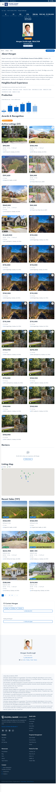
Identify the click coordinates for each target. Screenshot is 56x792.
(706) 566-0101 (28, 611)
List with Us (31, 728)
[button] (28, 30)
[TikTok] (53, 1)
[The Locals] (23, 35)
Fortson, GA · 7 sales (27, 89)
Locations (31, 730)
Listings (7, 50)
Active (24, 660)
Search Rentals (32, 737)
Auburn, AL (31, 756)
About (2, 50)
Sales (11, 50)
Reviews (35, 660)
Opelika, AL (31, 758)
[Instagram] (50, 1)
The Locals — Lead (28, 45)
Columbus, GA (32, 751)
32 (12, 595)
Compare (5, 141)
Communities (31, 721)
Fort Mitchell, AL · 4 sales (6, 91)
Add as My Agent (28, 621)
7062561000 (6, 1)
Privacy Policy (23, 781)
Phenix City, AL (32, 753)
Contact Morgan (50, 50)
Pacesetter (28, 38)
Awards (3, 758)
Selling (13, 608)
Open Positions (5, 760)
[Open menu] (3, 4)
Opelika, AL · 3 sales (16, 91)
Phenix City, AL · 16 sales (17, 89)
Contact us (13, 1)
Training (3, 740)
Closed (31, 660)
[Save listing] (25, 127)
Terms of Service (30, 781)
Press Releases (4, 751)
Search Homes (32, 719)
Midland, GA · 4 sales (47, 89)
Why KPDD (4, 737)
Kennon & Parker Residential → (10, 726)
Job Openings (4, 742)
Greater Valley (32, 760)
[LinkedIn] (52, 1)
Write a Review (28, 459)
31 (9, 595)
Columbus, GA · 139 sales (7, 89)
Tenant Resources (32, 742)
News (3, 756)
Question (20, 608)
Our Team (31, 723)
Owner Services (32, 740)
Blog (2, 753)
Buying (7, 608)
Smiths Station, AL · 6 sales (37, 89)
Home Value (31, 726)
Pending (28, 660)
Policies (30, 744)
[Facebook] (48, 1)
